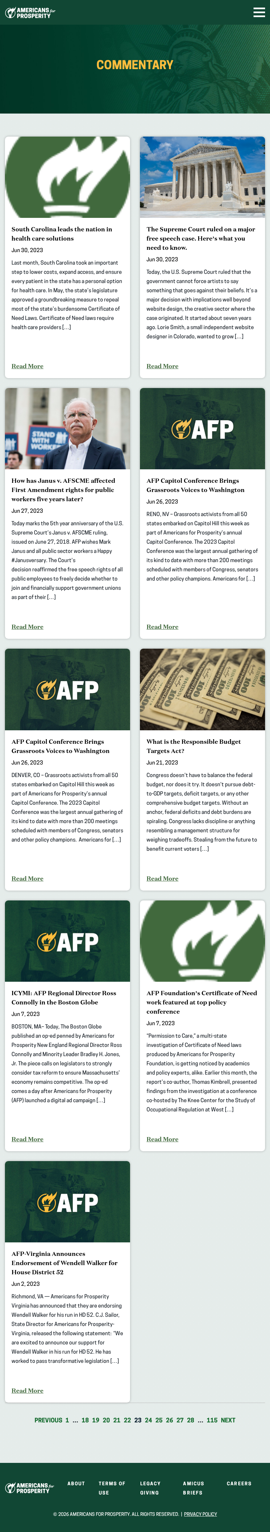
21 (117, 1421)
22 (127, 1421)
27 (180, 1421)
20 (106, 1421)
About (77, 1484)
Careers (239, 1484)
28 (190, 1421)
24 (148, 1421)
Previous (48, 1421)
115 (212, 1421)
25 (159, 1421)
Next (228, 1421)
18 (85, 1421)
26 (169, 1421)
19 (95, 1421)
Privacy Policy (200, 1514)
